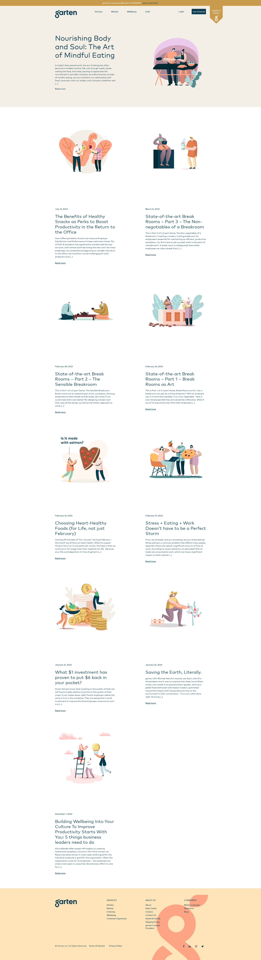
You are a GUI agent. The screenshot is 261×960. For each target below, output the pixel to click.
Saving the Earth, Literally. (173, 672)
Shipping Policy (152, 922)
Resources (189, 908)
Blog (186, 912)
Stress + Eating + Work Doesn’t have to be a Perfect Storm (175, 528)
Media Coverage (192, 905)
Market (114, 11)
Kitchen (98, 11)
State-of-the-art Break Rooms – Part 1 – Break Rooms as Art (170, 379)
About (148, 905)
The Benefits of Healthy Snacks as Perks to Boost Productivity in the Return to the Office (85, 224)
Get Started (199, 11)
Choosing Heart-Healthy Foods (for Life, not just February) (80, 528)
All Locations (61, 940)
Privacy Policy (115, 946)
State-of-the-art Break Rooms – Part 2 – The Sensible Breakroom (79, 379)
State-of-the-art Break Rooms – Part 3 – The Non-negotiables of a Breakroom (174, 221)
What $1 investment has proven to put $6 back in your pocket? (81, 677)
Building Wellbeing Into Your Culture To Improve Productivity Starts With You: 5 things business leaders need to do (84, 832)
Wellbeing (131, 11)
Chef (147, 11)
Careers (149, 912)
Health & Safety (216, 11)
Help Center (151, 908)
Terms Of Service (97, 946)
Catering (111, 912)
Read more (60, 88)
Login (181, 11)
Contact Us (150, 915)
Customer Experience (117, 918)
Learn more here (150, 3)
